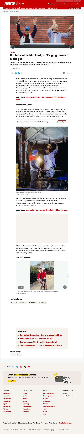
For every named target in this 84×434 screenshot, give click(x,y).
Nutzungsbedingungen (49, 430)
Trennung (13, 355)
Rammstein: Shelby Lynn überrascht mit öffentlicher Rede (41, 98)
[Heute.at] (9, 3)
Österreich (7, 8)
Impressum (6, 430)
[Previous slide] (16, 274)
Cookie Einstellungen (62, 430)
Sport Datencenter (49, 393)
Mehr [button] (55, 8)
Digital (25, 401)
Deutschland (7, 398)
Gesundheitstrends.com (69, 396)
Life (27, 8)
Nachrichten (7, 401)
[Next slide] (67, 274)
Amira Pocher (23, 302)
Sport (14, 8)
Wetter (5, 409)
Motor (45, 409)
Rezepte (45, 398)
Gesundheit (46, 401)
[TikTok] (25, 366)
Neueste (76, 8)
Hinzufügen (62, 122)
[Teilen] (22, 73)
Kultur (25, 398)
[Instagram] (21, 366)
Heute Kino (26, 409)
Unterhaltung (33, 8)
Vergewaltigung (42, 302)
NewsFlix (65, 393)
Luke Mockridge (32, 302)
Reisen (45, 412)
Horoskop (26, 404)
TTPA (25, 430)
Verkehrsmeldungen (49, 406)
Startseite (5, 11)
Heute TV (26, 412)
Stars (17, 11)
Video (71, 8)
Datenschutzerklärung (35, 430)
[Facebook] (19, 73)
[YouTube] (29, 366)
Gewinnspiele (47, 396)
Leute (25, 396)
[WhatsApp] (16, 73)
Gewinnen (49, 8)
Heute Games (27, 406)
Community (41, 8)
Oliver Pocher (14, 302)
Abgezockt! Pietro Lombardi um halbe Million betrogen (47, 210)
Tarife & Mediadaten (17, 430)
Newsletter (7, 412)
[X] (17, 366)
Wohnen (45, 404)
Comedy (19, 355)
